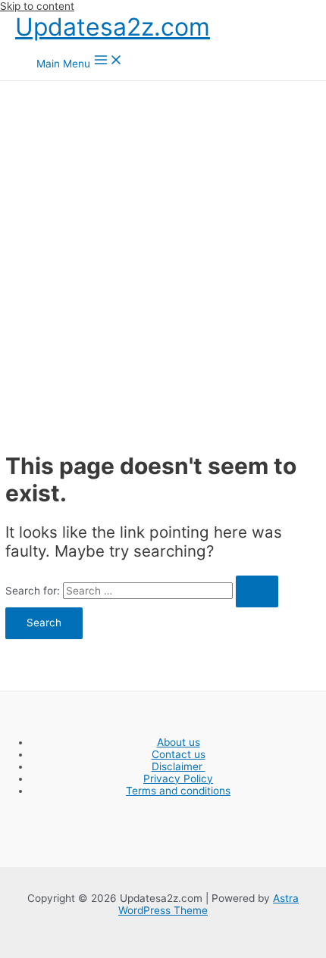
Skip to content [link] (37, 6)
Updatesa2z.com (112, 27)
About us (178, 742)
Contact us (178, 754)
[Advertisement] (163, 251)
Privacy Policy (178, 778)
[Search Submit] (257, 591)
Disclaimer (178, 766)
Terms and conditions (178, 791)
